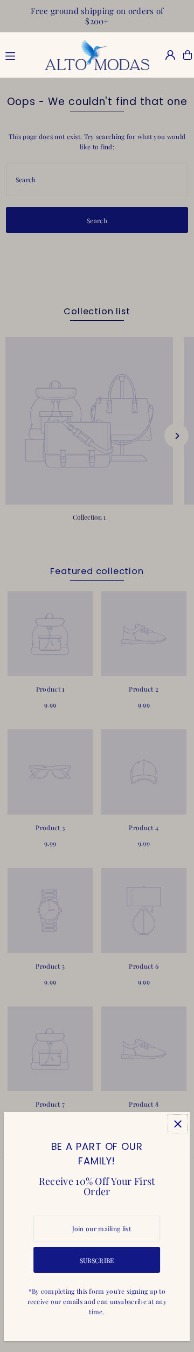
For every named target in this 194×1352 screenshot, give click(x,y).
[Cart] (187, 55)
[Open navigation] (19, 54)
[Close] (178, 1124)
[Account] (170, 55)
